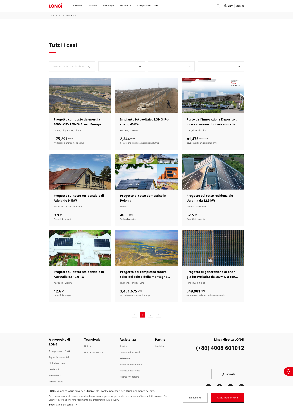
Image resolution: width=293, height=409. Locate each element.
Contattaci (160, 346)
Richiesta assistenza (130, 370)
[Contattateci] (288, 371)
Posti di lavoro (56, 381)
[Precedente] (134, 315)
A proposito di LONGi (59, 351)
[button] (218, 6)
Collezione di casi (68, 15)
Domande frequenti (130, 352)
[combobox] (120, 66)
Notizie (87, 346)
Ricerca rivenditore (129, 376)
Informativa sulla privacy (105, 399)
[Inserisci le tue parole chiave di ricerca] (72, 66)
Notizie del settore (93, 352)
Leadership (54, 369)
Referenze (125, 358)
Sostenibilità (55, 375)
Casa (51, 15)
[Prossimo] (158, 315)
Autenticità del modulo (131, 364)
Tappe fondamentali (59, 357)
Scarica (123, 346)
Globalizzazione (57, 363)
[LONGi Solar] (55, 6)
